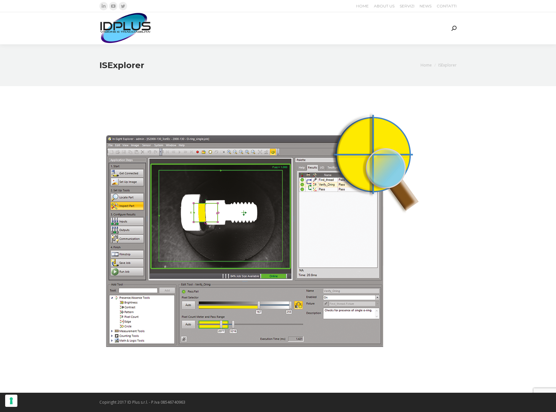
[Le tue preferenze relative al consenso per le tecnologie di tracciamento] (11, 401)
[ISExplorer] (278, 238)
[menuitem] (362, 6)
